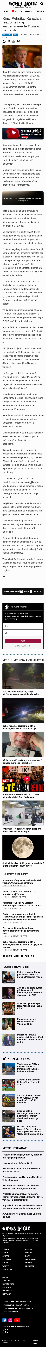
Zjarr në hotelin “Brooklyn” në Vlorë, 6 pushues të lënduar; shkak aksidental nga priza (28, 1116)
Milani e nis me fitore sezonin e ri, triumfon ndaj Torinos (19, 893)
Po (6, 626)
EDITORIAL (39, 11)
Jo (6, 633)
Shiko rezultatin (23, 646)
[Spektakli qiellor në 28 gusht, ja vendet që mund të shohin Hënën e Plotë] (23, 847)
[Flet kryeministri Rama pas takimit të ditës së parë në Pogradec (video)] (8, 977)
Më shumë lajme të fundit (17, 956)
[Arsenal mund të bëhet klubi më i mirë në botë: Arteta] (8, 1085)
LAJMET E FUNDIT (15, 874)
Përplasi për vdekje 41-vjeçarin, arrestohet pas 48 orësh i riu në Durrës (21, 904)
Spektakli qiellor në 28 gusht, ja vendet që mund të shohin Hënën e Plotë (23, 864)
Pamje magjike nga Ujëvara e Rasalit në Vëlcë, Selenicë (27, 1021)
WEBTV (18, 11)
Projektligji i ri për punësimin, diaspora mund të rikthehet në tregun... (21, 830)
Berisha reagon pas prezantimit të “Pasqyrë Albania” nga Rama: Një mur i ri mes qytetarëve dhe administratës (22, 917)
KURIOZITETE (8, 1284)
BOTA (27, 1256)
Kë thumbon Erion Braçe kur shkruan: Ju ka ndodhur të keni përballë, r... (22, 761)
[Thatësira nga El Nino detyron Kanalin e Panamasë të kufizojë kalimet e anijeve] (8, 1069)
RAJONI (28, 1249)
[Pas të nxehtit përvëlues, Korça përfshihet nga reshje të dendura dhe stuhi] (23, 676)
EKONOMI (6, 1259)
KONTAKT (6, 1294)
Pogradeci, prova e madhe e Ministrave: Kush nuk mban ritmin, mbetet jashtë (30, 1038)
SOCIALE (6, 1277)
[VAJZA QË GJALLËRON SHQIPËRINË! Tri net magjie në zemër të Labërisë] (8, 1100)
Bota (15, 35)
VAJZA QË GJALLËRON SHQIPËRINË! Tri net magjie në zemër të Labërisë (29, 1099)
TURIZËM (6, 1281)
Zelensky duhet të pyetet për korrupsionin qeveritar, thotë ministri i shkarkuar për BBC (29, 991)
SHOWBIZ (29, 1263)
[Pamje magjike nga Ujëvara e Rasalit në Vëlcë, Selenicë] (8, 1024)
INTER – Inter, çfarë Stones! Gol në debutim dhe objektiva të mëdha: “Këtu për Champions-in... (30, 1130)
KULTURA (6, 1287)
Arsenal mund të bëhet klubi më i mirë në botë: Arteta (29, 1082)
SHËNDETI (29, 1266)
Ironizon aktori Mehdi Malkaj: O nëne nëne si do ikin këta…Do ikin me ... (20, 796)
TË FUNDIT (7, 1249)
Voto (23, 641)
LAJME (5, 11)
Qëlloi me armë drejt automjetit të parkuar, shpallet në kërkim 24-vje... (19, 727)
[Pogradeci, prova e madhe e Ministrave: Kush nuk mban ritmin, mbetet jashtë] (8, 1040)
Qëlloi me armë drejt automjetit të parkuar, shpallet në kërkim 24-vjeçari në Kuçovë (22, 945)
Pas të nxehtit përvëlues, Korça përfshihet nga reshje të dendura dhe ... (21, 693)
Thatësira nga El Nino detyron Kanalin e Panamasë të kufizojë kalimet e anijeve (28, 1068)
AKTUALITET (7, 1269)
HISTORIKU (7, 1291)
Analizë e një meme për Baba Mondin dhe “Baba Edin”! (29, 1006)
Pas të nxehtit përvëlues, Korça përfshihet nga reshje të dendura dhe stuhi (20, 931)
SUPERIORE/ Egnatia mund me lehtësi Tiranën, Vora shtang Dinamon (21, 881)
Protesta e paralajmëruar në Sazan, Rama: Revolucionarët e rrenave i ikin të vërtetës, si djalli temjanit (22, 1197)
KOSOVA (28, 1253)
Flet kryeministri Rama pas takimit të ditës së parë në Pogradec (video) (29, 974)
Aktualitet (7, 35)
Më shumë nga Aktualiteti (23, 660)
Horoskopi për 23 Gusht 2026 (17, 1163)
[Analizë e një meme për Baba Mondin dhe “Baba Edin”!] (8, 1008)
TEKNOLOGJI (30, 1259)
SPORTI (28, 11)
